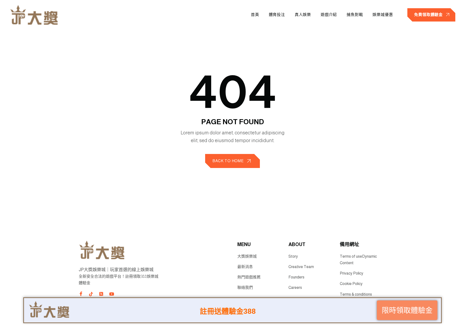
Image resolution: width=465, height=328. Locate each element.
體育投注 (277, 15)
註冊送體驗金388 (228, 313)
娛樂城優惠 (382, 15)
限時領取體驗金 (407, 312)
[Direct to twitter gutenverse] (101, 294)
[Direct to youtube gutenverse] (111, 294)
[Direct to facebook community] (81, 294)
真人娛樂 (303, 15)
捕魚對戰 (355, 15)
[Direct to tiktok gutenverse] (91, 294)
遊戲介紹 (329, 15)
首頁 (255, 15)
